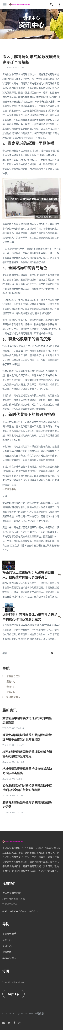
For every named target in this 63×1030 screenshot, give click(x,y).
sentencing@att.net (13, 898)
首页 (24, 26)
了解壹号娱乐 (13, 676)
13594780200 (9, 904)
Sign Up (13, 994)
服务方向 (11, 691)
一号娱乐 (39, 1013)
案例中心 (11, 681)
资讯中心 (36, 26)
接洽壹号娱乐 (13, 697)
